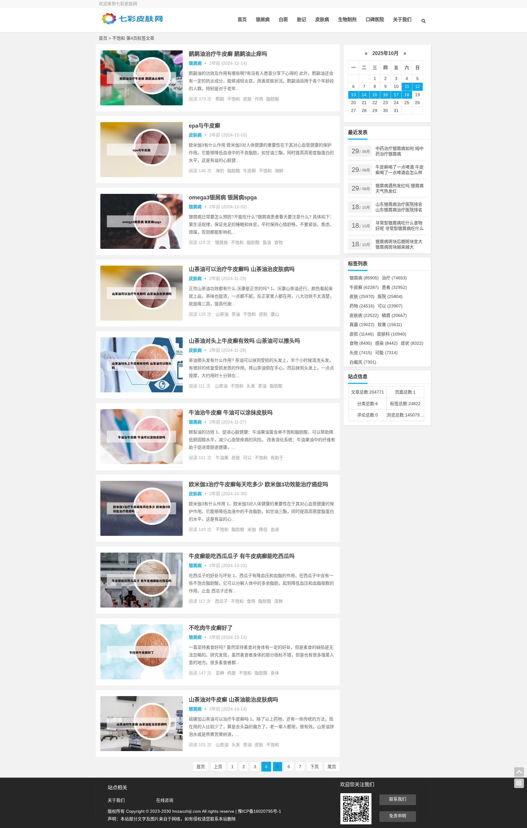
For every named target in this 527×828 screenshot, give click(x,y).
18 (406, 94)
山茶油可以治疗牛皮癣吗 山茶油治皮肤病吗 (242, 269)
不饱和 (233, 98)
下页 (314, 766)
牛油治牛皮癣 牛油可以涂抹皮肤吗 (231, 413)
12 (417, 86)
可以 (247, 457)
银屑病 (263, 19)
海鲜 (279, 170)
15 (374, 94)
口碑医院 (375, 19)
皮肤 (247, 98)
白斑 (283, 19)
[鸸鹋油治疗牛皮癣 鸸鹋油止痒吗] (141, 103)
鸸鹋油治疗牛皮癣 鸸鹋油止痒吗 (228, 54)
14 (364, 94)
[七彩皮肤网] (132, 24)
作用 (259, 98)
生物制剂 (347, 19)
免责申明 (397, 815)
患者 (394, 287)
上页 (218, 766)
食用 (251, 601)
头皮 (361, 352)
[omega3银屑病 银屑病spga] (141, 247)
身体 (275, 672)
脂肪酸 (272, 98)
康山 (275, 314)
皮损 (362, 334)
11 (407, 86)
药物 (362, 305)
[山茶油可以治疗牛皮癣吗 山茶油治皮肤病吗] (141, 319)
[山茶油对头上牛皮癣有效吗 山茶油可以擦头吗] (141, 390)
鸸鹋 (220, 98)
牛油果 (222, 457)
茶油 (235, 314)
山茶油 (222, 314)
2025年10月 (385, 53)
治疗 (394, 277)
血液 (275, 529)
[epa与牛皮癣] (141, 175)
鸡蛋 (231, 672)
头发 (250, 385)
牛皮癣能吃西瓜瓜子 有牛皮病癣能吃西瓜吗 (242, 556)
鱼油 (267, 242)
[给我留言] (519, 783)
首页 (242, 19)
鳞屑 (394, 315)
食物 (278, 242)
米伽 (251, 529)
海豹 (220, 170)
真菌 (362, 324)
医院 (390, 296)
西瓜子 (221, 601)
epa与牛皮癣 (204, 126)
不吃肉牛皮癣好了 (211, 628)
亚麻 (220, 672)
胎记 (301, 19)
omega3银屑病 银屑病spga (223, 197)
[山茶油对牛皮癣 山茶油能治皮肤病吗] (141, 749)
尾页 (332, 766)
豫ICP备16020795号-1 (259, 811)
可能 (386, 352)
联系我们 (397, 799)
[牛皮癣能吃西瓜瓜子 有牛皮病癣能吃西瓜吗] (141, 606)
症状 (412, 343)
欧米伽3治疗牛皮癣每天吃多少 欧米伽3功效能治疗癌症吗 (258, 484)
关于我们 (402, 19)
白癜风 (363, 362)
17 (396, 94)
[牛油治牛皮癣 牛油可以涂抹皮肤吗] (141, 462)
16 (385, 94)
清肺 (278, 601)
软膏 (390, 324)
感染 (386, 343)
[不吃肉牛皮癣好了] (141, 677)
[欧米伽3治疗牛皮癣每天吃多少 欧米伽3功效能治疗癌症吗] (141, 534)
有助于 (277, 457)
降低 (263, 529)
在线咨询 (164, 800)
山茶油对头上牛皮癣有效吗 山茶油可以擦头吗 (244, 341)
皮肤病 (322, 19)
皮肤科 (391, 334)
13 (353, 94)
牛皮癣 (249, 170)
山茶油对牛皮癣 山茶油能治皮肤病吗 (233, 700)
